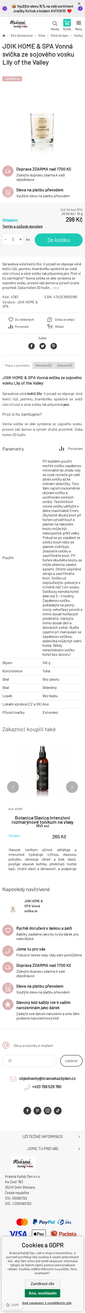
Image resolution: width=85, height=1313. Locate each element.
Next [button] (72, 787)
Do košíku (58, 239)
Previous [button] (13, 787)
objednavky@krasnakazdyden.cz (47, 1078)
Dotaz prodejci (65, 319)
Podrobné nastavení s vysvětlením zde (43, 1303)
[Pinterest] (37, 1111)
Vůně (41, 35)
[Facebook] (27, 1111)
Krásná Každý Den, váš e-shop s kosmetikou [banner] (18, 25)
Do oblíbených (24, 319)
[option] (42, 113)
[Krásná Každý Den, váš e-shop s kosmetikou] (3, 35)
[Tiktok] (58, 1111)
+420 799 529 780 (46, 1086)
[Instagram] (47, 1111)
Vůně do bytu (59, 35)
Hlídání (59, 326)
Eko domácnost (22, 35)
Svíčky (78, 35)
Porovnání (22, 326)
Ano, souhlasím (43, 1293)
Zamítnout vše (42, 1284)
